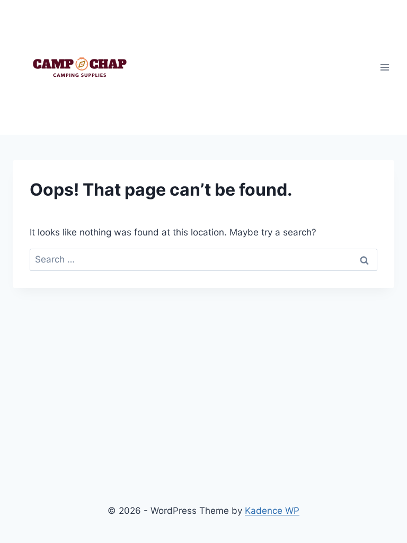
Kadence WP (272, 510)
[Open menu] (384, 67)
